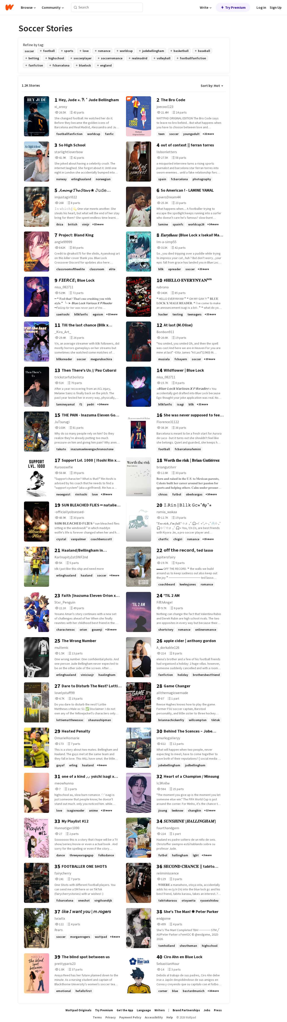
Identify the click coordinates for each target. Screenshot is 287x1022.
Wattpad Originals (78, 1010)
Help (169, 1017)
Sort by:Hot (210, 85)
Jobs (207, 1010)
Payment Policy (130, 1017)
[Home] (9, 7)
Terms (97, 1017)
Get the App (125, 1010)
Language (144, 1010)
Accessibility (154, 1017)
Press (218, 1010)
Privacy (110, 1017)
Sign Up (276, 7)
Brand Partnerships (186, 1010)
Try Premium (235, 7)
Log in (261, 7)
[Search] (75, 7)
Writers (159, 1010)
